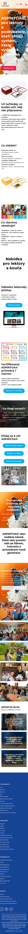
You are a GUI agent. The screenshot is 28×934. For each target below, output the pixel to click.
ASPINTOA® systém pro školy (7, 849)
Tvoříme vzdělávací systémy (6, 803)
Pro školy (2, 833)
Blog (1, 794)
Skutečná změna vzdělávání (6, 798)
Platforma (2, 828)
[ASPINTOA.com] (5, 4)
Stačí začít (2, 801)
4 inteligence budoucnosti (6, 835)
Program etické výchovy (5, 876)
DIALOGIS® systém (4, 867)
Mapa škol (2, 878)
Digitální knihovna (4, 810)
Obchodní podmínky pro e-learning (8, 901)
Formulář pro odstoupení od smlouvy (8, 903)
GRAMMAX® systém (4, 869)
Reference (2, 792)
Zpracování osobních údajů (6, 898)
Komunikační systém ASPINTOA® (8, 812)
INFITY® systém (3, 871)
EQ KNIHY (2, 874)
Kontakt (2, 894)
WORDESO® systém (5, 864)
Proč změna (3, 883)
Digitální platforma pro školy (6, 837)
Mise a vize (2, 789)
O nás (1, 787)
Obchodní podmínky (4, 896)
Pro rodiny (2, 830)
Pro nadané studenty (5, 842)
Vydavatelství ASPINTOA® (6, 860)
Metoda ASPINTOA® (4, 881)
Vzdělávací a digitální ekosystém (7, 805)
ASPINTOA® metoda (5, 846)
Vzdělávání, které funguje (6, 808)
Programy (2, 823)
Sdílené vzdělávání (4, 796)
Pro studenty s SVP (4, 844)
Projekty (2, 826)
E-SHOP (2, 862)
